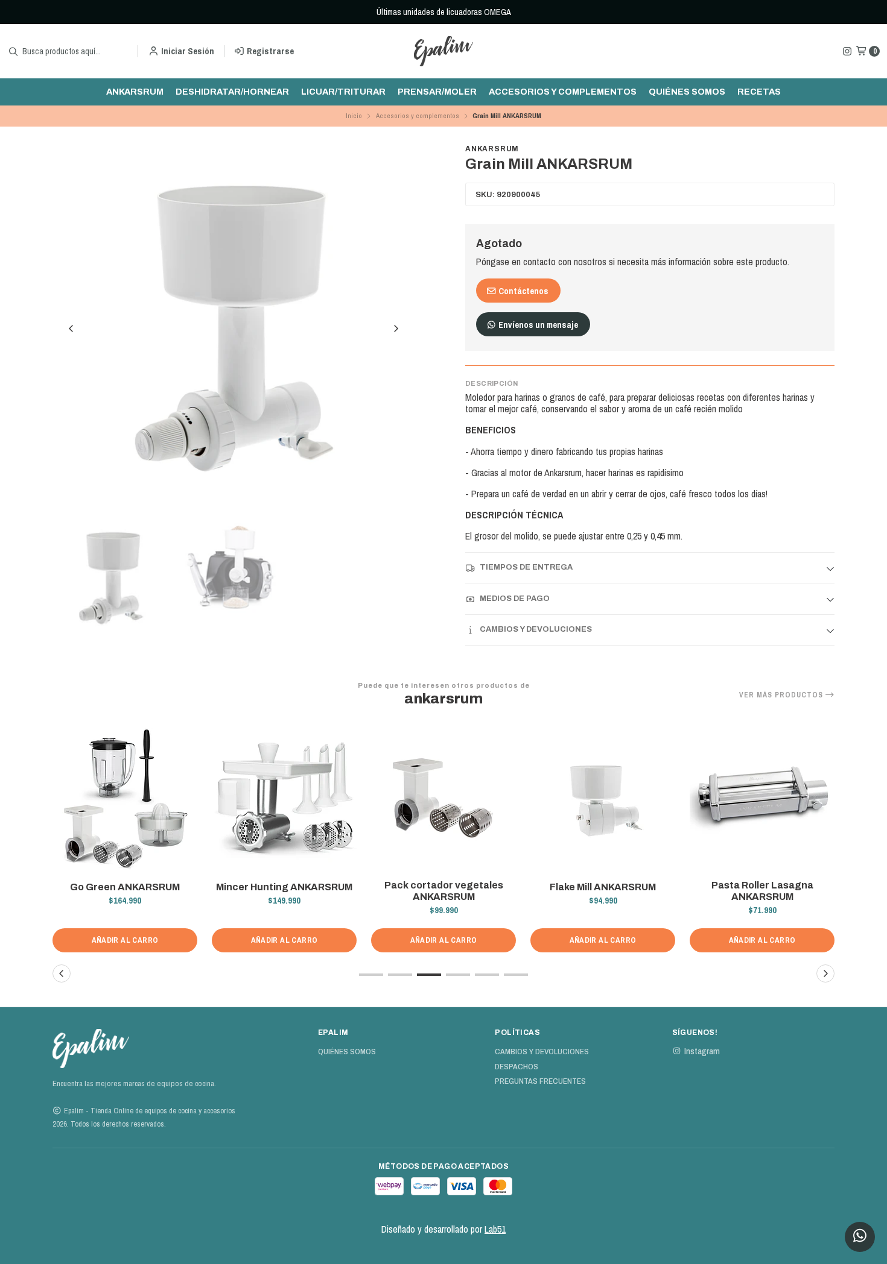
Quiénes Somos (687, 91)
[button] (371, 974)
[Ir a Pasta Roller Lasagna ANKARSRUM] (762, 800)
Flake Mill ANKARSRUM (603, 887)
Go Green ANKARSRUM (125, 887)
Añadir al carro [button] (125, 940)
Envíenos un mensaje (537, 324)
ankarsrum (135, 91)
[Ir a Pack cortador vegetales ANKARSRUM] (443, 800)
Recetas (759, 91)
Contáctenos (522, 291)
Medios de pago (515, 598)
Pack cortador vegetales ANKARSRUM (443, 891)
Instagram (702, 1051)
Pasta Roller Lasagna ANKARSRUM (762, 891)
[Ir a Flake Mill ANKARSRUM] (602, 800)
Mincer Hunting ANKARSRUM (284, 887)
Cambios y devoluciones (536, 629)
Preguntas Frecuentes (540, 1081)
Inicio (354, 116)
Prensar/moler (437, 91)
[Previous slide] (71, 328)
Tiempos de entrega (526, 567)
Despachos (516, 1067)
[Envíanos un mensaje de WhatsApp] (860, 1237)
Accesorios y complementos (563, 91)
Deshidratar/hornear (232, 91)
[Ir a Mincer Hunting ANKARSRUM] (284, 800)
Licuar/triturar (343, 91)
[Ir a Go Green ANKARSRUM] (124, 800)
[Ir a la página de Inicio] (443, 51)
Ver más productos (782, 695)
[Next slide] (396, 328)
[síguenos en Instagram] (847, 51)
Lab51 (495, 1229)
